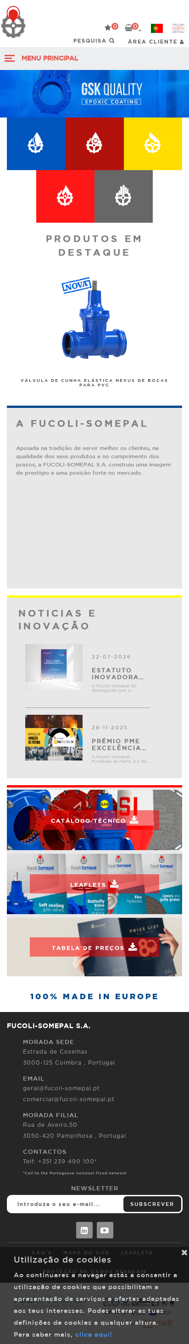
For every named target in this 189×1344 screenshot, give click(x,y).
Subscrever (152, 1204)
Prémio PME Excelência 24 (116, 744)
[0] (108, 27)
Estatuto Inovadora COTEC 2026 (116, 673)
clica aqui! (93, 1334)
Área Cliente (154, 41)
